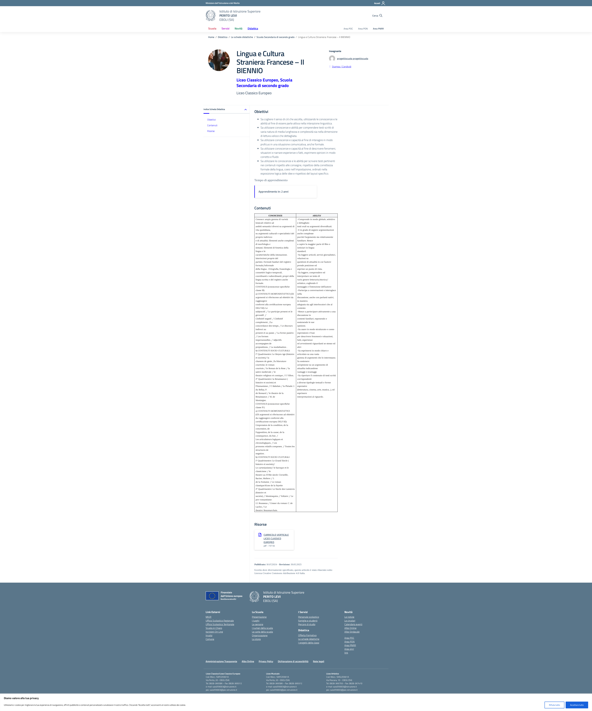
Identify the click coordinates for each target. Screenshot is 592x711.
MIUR (208, 617)
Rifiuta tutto (554, 705)
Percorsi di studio (306, 624)
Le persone (257, 624)
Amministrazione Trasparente (221, 661)
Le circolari (349, 620)
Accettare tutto (577, 705)
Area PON (363, 28)
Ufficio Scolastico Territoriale (220, 624)
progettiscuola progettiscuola (352, 58)
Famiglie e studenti (307, 620)
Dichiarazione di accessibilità (293, 661)
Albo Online (350, 628)
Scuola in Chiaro (214, 628)
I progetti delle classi (308, 642)
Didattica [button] (253, 28)
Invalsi (209, 635)
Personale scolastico (308, 617)
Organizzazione (259, 635)
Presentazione (259, 617)
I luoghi (255, 620)
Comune (210, 639)
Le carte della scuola (262, 632)
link (346, 653)
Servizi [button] (225, 28)
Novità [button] (238, 28)
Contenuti (212, 125)
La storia (256, 639)
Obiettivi (211, 119)
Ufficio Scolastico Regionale (220, 620)
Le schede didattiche (308, 639)
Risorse (211, 131)
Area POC (348, 28)
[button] (227, 109)
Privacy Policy (266, 661)
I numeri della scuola (262, 628)
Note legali (318, 661)
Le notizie (349, 617)
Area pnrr (349, 649)
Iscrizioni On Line (214, 632)
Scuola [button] (212, 28)
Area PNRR (378, 28)
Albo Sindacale (352, 632)
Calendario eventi (353, 624)
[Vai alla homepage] (211, 15)
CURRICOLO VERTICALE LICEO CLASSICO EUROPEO (276, 538)
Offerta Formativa (307, 635)
